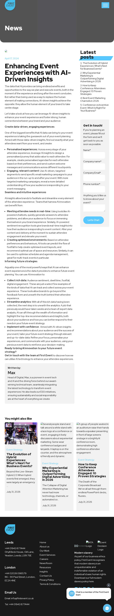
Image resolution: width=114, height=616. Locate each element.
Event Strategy (15, 449)
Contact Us (46, 575)
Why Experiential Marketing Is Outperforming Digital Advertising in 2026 (92, 77)
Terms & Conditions (50, 584)
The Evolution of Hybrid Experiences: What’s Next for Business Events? (94, 65)
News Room (46, 563)
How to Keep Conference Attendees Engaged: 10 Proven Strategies (92, 90)
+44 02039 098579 (15, 573)
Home (43, 542)
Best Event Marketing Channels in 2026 (92, 99)
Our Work (44, 550)
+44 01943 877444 (15, 548)
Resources (45, 567)
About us (44, 546)
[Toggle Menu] (105, 5)
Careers (44, 559)
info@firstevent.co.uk (22, 598)
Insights (44, 571)
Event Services (47, 554)
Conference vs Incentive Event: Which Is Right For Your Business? (94, 107)
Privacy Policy (47, 579)
